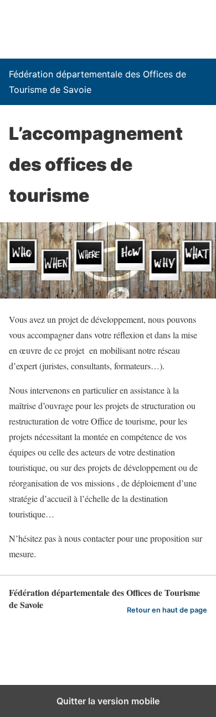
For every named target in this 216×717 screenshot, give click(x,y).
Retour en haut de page (167, 610)
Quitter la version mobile (108, 700)
